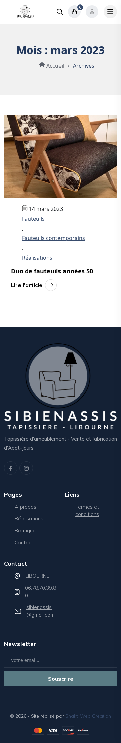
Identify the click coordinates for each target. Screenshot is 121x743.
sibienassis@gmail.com (40, 611)
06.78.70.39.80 (40, 592)
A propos (25, 507)
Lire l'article (26, 285)
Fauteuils (33, 218)
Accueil (54, 65)
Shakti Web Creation (88, 716)
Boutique (25, 530)
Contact (24, 542)
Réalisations (37, 257)
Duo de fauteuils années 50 (52, 271)
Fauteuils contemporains (53, 238)
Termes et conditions (87, 511)
